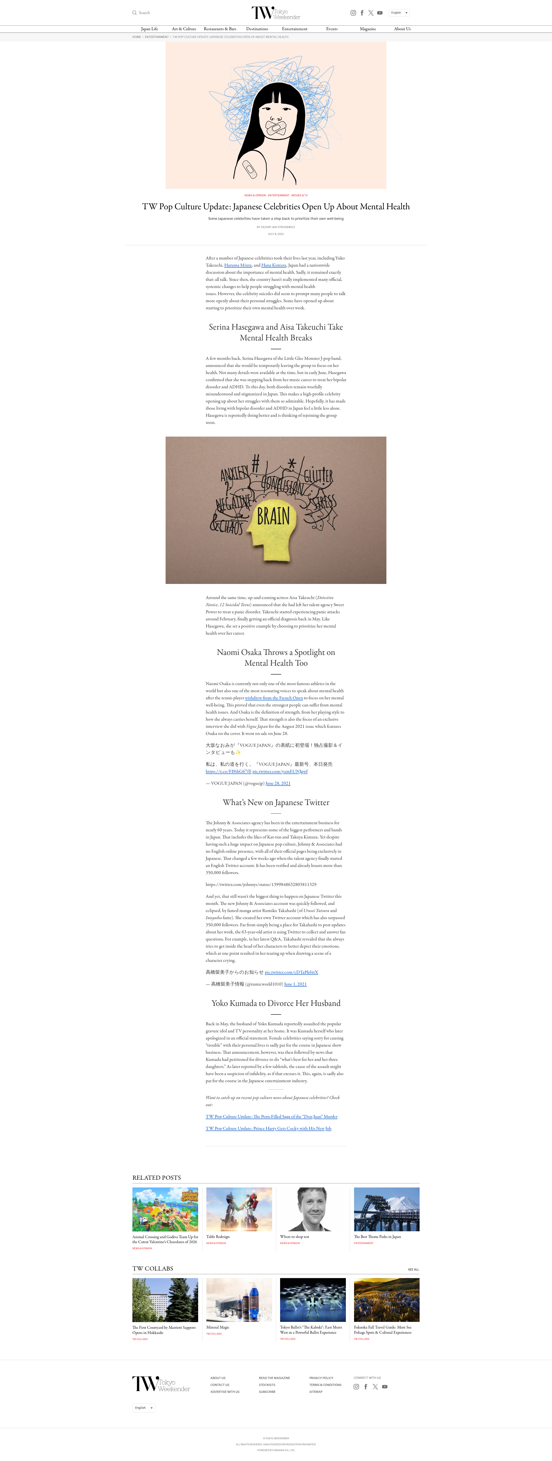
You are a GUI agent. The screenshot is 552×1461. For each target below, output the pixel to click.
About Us (402, 29)
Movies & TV (300, 195)
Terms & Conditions (325, 1385)
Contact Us (219, 1385)
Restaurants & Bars (220, 29)
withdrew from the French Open (274, 698)
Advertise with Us (225, 1392)
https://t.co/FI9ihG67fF (229, 771)
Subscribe (267, 1392)
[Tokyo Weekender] (161, 1390)
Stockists (267, 1385)
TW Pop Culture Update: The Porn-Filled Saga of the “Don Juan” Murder (271, 1116)
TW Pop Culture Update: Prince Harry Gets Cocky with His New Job (268, 1128)
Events (332, 29)
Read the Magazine (274, 1378)
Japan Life (149, 29)
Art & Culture (184, 29)
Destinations (257, 29)
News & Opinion (256, 195)
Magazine (368, 29)
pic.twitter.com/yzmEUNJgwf (279, 771)
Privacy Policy (321, 1378)
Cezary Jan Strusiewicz (278, 227)
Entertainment (294, 29)
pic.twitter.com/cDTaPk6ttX (291, 972)
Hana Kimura (273, 265)
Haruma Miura (238, 265)
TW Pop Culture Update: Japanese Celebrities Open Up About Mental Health (231, 37)
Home (137, 37)
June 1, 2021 (295, 984)
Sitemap (315, 1392)
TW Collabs (140, 1339)
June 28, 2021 (278, 783)
